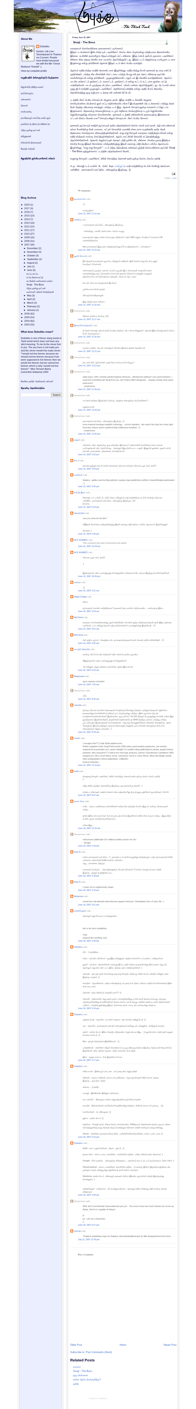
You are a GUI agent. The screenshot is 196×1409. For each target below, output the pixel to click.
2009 (27, 237)
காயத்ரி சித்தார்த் (82, 649)
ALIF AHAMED (81, 540)
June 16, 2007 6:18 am (88, 670)
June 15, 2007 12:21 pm (89, 351)
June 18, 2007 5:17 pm (88, 1060)
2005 (27, 317)
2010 (27, 234)
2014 (27, 219)
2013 (27, 223)
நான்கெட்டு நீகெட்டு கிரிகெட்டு (35, 124)
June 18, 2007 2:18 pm (88, 846)
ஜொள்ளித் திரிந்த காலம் (32, 87)
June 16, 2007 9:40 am (88, 699)
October (31, 255)
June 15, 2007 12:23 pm (89, 365)
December (32, 248)
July (29, 266)
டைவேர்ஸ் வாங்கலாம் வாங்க (39, 281)
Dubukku (78, 947)
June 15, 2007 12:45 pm (89, 434)
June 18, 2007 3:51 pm (88, 905)
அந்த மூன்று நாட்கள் (30, 130)
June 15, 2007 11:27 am (89, 319)
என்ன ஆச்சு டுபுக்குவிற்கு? (87, 1379)
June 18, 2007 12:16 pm (89, 828)
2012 (27, 226)
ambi (76, 771)
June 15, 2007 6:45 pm (88, 534)
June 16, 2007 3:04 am (88, 611)
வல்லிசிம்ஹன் (80, 911)
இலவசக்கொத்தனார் (83, 325)
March (30, 303)
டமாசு (174, 178)
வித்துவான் (26, 136)
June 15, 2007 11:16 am (89, 213)
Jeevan (77, 1231)
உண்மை (77, 582)
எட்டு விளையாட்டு (34, 277)
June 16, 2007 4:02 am (88, 643)
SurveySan (79, 513)
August (31, 263)
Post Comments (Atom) (99, 1352)
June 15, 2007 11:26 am (89, 305)
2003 (27, 324)
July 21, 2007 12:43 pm (89, 1239)
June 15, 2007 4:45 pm (88, 486)
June (30, 270)
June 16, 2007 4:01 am (88, 629)
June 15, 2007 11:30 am (89, 337)
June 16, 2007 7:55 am (88, 684)
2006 (27, 314)
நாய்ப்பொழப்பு (27, 93)
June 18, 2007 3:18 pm (88, 876)
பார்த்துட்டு (119, 166)
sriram (77, 738)
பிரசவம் (24, 105)
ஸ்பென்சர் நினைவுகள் (31, 142)
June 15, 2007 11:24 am (89, 250)
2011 (27, 230)
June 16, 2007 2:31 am (88, 590)
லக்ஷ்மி (77, 440)
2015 (27, 216)
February (32, 306)
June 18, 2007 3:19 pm (88, 890)
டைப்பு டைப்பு (32, 274)
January (31, 310)
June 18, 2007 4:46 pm (88, 941)
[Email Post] (173, 173)
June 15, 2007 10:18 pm (89, 546)
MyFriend (78, 617)
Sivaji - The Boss (84, 42)
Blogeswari (79, 676)
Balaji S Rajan (80, 597)
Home (123, 1344)
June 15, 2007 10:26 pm (89, 576)
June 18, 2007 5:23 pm (88, 1137)
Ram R (77, 852)
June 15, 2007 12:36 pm (89, 389)
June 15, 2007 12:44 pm (89, 410)
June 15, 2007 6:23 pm (88, 507)
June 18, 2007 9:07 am (88, 795)
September (33, 259)
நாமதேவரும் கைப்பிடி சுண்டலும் (36, 118)
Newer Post (170, 1344)
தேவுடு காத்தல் (28, 149)
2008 (27, 241)
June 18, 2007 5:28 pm (88, 1195)
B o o (76, 460)
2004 (27, 321)
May (29, 295)
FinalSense (102, 1398)
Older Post (76, 1344)
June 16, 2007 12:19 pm (89, 765)
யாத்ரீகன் (78, 475)
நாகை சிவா (79, 801)
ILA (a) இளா (79, 492)
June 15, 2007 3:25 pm (88, 454)
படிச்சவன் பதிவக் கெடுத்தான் (40, 292)
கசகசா (77, 1366)
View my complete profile (34, 71)
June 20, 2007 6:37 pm (88, 1225)
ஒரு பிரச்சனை (80, 1375)
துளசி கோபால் (80, 256)
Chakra (77, 220)
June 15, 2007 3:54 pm (88, 469)
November (32, 252)
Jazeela (77, 705)
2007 (27, 245)
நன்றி (75, 1383)
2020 (27, 205)
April (29, 299)
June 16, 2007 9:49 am (88, 732)
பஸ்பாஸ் (49, 381)
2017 (27, 208)
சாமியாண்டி (26, 112)
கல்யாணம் (26, 99)
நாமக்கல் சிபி (80, 199)
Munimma (78, 896)
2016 (27, 212)
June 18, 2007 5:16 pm (88, 1008)
